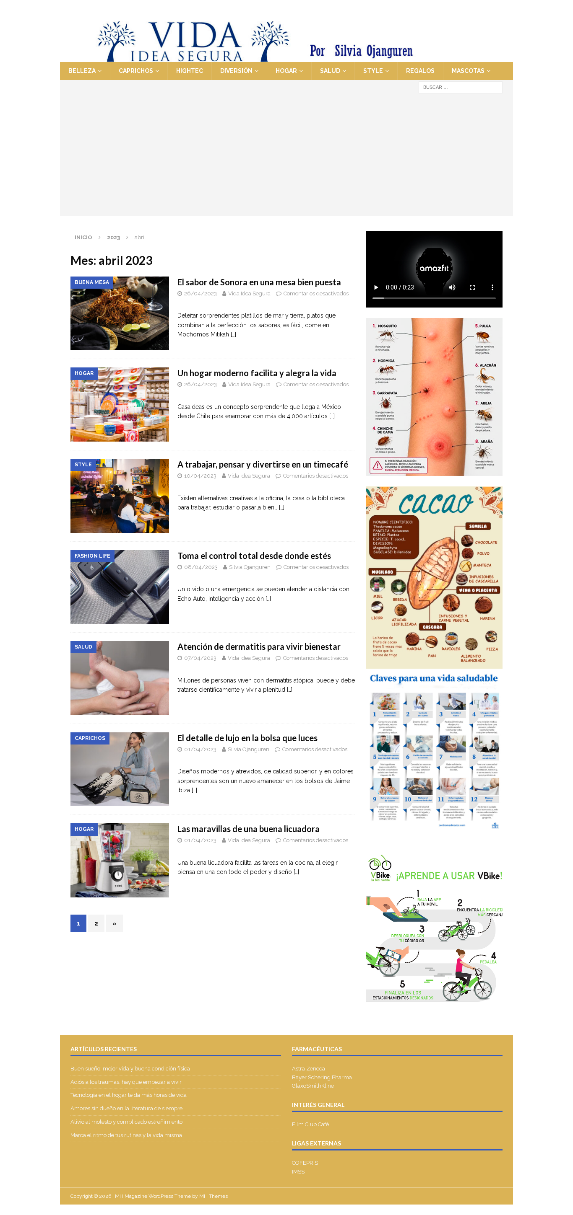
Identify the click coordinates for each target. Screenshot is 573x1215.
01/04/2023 (200, 749)
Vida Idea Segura (249, 293)
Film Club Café (310, 1124)
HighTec (189, 70)
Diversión (236, 70)
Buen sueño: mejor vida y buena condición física (130, 1068)
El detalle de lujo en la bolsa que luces (247, 738)
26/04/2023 (200, 293)
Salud (330, 70)
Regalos (420, 70)
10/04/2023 (200, 476)
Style (373, 70)
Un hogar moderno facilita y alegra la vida (256, 373)
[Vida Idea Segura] (286, 57)
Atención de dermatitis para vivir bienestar (259, 646)
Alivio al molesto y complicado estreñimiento (126, 1122)
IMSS (298, 1171)
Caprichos (136, 70)
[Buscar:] (461, 86)
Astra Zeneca (308, 1068)
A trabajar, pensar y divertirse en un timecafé (262, 464)
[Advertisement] (286, 157)
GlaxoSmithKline (313, 1086)
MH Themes (213, 1196)
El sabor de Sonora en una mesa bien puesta (259, 282)
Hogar (286, 70)
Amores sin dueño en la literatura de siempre (126, 1108)
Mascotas (468, 70)
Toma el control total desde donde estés (254, 556)
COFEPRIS (305, 1163)
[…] (233, 334)
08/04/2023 (201, 567)
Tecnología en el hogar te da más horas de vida (128, 1095)
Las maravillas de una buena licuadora (248, 829)
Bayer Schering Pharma (322, 1077)
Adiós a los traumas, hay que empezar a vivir (126, 1082)
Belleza (82, 70)
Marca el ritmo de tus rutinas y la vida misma (126, 1135)
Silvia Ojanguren (250, 567)
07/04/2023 (200, 658)
